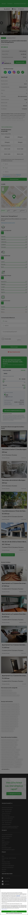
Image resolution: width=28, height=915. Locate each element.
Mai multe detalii (18, 895)
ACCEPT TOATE (14, 911)
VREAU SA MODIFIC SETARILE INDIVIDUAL (14, 913)
